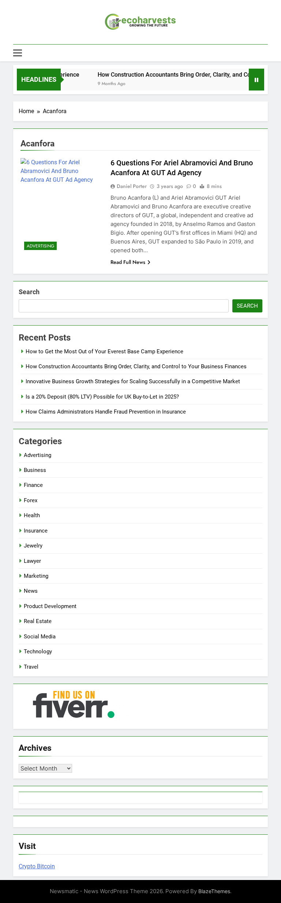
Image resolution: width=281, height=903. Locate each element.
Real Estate (38, 621)
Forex (30, 500)
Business (35, 470)
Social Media (40, 636)
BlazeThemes (214, 891)
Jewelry (33, 545)
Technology (38, 651)
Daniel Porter (132, 186)
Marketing (36, 576)
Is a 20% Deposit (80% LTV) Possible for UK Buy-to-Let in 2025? (102, 396)
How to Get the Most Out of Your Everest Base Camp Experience (104, 351)
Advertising (40, 246)
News (31, 591)
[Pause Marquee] (256, 80)
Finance (33, 485)
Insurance (36, 530)
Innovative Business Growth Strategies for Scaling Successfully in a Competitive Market (133, 381)
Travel (31, 667)
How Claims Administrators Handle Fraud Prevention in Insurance (106, 411)
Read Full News (127, 262)
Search (29, 292)
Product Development (50, 606)
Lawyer (32, 561)
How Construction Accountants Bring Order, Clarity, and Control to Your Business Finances (136, 366)
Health (32, 515)
